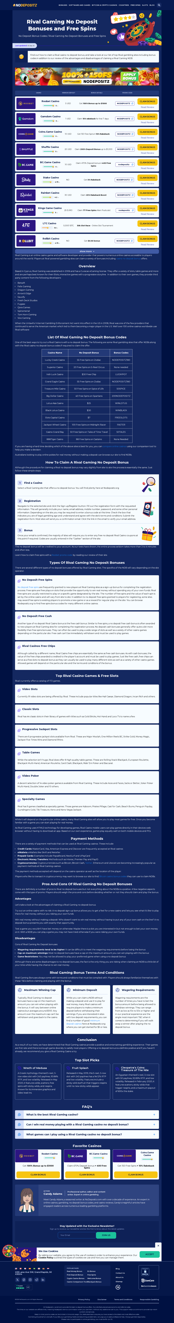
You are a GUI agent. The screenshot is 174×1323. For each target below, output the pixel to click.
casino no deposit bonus (128, 258)
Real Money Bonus (74, 1271)
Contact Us (120, 1273)
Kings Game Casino (50, 208)
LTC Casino (49, 223)
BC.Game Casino (50, 162)
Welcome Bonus (94, 1278)
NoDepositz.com (24, 1299)
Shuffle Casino (50, 147)
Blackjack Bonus (94, 1282)
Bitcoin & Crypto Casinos (104, 5)
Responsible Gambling (149, 1299)
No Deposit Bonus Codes (33, 36)
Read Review (147, 107)
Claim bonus (147, 101)
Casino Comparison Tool (77, 1282)
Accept (149, 1254)
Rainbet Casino (50, 192)
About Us (119, 1277)
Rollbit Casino (51, 238)
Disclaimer (102, 1299)
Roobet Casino (50, 101)
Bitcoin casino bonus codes (112, 876)
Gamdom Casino (51, 116)
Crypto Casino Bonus (75, 1278)
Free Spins (135, 5)
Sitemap (119, 1282)
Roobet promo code (62, 555)
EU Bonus (91, 1271)
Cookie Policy (45, 1257)
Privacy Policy (84, 1299)
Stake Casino (51, 177)
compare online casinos (114, 446)
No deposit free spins (28, 587)
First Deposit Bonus (75, 1275)
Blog (152, 5)
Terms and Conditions (123, 1299)
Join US (106, 1235)
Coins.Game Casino (50, 131)
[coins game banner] (87, 77)
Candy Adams (53, 1193)
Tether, (89, 863)
